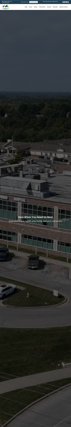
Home (26, 7)
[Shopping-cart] (63, 2)
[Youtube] (68, 2)
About (30, 7)
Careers (35, 7)
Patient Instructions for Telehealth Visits (50, 1)
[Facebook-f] (65, 2)
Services (49, 7)
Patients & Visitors (63, 7)
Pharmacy (55, 7)
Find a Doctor (42, 7)
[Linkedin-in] (66, 2)
